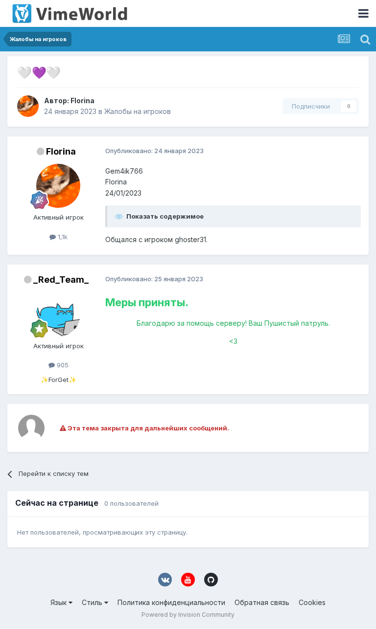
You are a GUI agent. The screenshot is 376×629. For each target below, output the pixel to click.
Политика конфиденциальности (171, 602)
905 (62, 365)
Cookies (312, 602)
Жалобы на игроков (137, 111)
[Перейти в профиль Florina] (28, 106)
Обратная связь (262, 602)
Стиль (93, 602)
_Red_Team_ (61, 279)
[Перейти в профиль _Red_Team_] (58, 314)
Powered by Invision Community (188, 614)
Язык (59, 602)
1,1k (62, 237)
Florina (82, 100)
